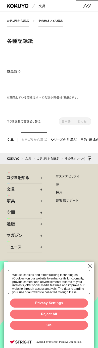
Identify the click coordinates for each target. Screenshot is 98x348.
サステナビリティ (67, 176)
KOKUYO (13, 158)
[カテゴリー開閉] (38, 178)
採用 (59, 192)
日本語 (66, 121)
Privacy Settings (49, 303)
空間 (11, 212)
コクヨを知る (18, 178)
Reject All (49, 314)
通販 (11, 224)
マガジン (14, 235)
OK (49, 325)
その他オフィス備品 (50, 20)
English (83, 121)
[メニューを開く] (87, 6)
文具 (41, 6)
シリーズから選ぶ (64, 139)
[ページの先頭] (89, 158)
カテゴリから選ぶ (18, 20)
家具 (11, 201)
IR (57, 184)
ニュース (14, 247)
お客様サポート (67, 200)
